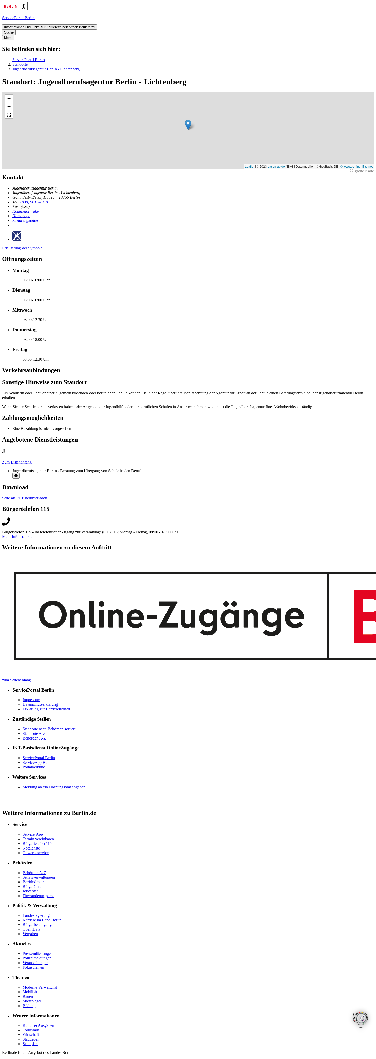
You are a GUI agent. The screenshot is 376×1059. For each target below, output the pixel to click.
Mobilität (30, 992)
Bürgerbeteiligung (37, 924)
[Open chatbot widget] (360, 1020)
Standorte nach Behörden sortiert (49, 729)
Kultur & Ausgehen (38, 1025)
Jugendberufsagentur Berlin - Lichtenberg (46, 69)
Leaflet (249, 166)
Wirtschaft (31, 1034)
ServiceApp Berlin (38, 762)
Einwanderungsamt (38, 895)
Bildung (29, 1005)
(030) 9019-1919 (34, 202)
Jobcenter (30, 891)
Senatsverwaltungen (39, 877)
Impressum (31, 700)
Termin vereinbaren (38, 839)
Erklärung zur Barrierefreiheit (46, 709)
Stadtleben (31, 1039)
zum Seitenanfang (16, 680)
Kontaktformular (25, 211)
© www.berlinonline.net (356, 166)
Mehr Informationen (18, 536)
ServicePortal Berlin (28, 60)
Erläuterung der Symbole (22, 248)
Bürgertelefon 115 (37, 843)
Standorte (20, 64)
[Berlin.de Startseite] (15, 9)
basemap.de (276, 166)
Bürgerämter (33, 886)
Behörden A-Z (34, 738)
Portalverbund (34, 767)
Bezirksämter (33, 882)
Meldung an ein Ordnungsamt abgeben (54, 787)
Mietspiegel (32, 1001)
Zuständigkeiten (25, 220)
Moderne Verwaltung (40, 987)
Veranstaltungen (35, 963)
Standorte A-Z (34, 733)
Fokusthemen (33, 967)
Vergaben (30, 934)
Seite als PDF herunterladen (24, 498)
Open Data (31, 929)
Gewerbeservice (36, 853)
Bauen (28, 996)
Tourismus (31, 1030)
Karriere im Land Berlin (42, 920)
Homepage (21, 216)
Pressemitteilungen (38, 953)
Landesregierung (36, 915)
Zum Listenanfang (17, 462)
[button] (188, 125)
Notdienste (31, 848)
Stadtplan (30, 1044)
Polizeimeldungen (37, 958)
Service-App (33, 834)
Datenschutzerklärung (40, 704)
